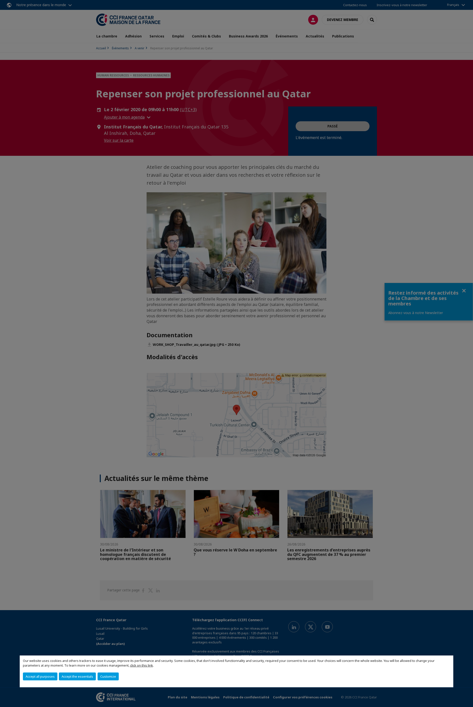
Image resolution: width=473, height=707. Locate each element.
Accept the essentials (77, 676)
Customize (108, 676)
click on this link (141, 665)
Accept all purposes (40, 676)
